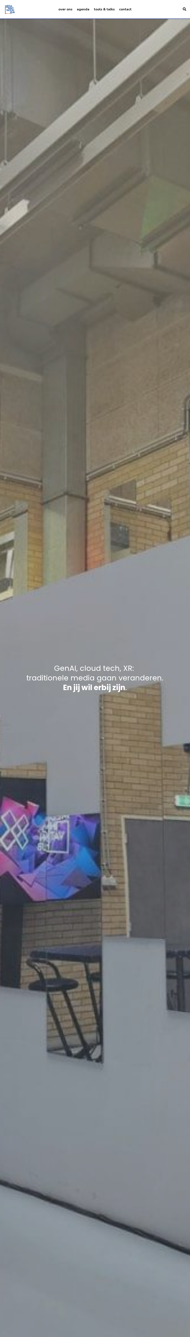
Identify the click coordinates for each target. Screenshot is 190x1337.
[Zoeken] (184, 9)
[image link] (10, 9)
